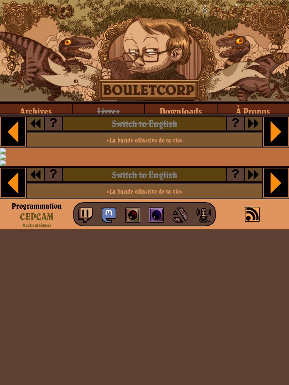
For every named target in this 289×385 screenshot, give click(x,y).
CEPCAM (36, 217)
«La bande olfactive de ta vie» (145, 140)
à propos (253, 111)
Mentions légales (37, 225)
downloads (181, 111)
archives (36, 111)
